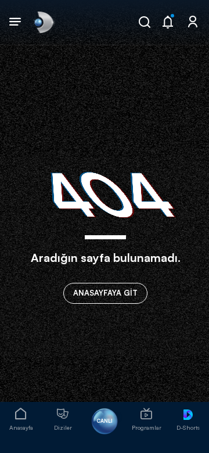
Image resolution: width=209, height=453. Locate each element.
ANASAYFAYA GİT (105, 292)
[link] (43, 22)
